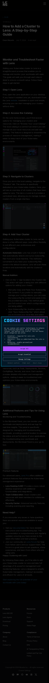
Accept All (24, 349)
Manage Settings (25, 359)
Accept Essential (24, 354)
